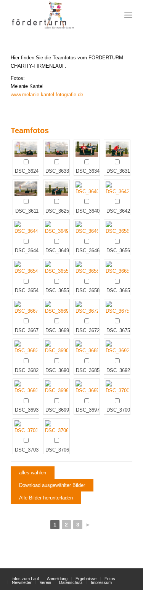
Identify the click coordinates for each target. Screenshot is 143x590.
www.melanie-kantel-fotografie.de (47, 94)
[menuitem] (111, 15)
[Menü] (128, 15)
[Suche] (111, 15)
